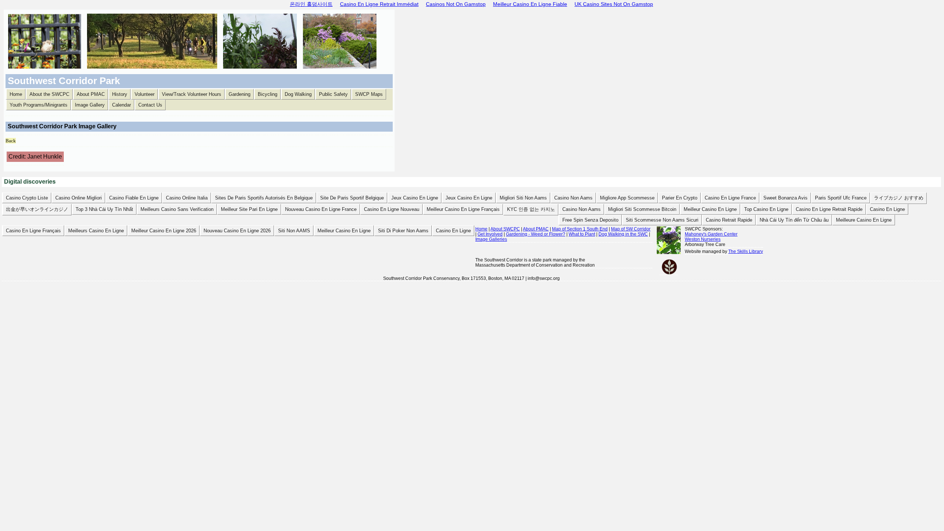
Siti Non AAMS (294, 230)
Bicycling (267, 94)
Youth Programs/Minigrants (38, 105)
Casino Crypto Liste (27, 198)
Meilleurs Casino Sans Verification (177, 209)
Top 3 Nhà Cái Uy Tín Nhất (104, 209)
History (119, 94)
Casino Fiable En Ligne (134, 198)
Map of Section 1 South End (580, 229)
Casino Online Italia (187, 198)
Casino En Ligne (887, 209)
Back (11, 140)
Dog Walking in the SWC (623, 234)
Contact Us (150, 105)
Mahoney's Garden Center (711, 234)
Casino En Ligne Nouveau (391, 209)
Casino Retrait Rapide (729, 220)
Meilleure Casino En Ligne (864, 220)
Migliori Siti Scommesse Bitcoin (642, 209)
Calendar (121, 105)
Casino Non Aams (573, 198)
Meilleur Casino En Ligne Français (463, 209)
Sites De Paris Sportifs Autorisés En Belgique (264, 198)
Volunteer (145, 94)
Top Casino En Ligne (766, 209)
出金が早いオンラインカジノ (37, 209)
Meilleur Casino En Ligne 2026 (163, 230)
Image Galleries (491, 239)
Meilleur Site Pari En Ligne (249, 209)
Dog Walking (298, 94)
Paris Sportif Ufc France (841, 198)
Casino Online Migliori (78, 198)
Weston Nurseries (703, 239)
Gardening (239, 94)
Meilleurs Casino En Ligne (96, 230)
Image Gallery (90, 105)
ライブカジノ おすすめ (898, 198)
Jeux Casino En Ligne (414, 198)
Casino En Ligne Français (33, 230)
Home (16, 94)
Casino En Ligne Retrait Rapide (829, 209)
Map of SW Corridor (630, 229)
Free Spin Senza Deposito (590, 220)
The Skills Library (745, 251)
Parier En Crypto (679, 198)
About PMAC (91, 94)
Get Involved (490, 234)
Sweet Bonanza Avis (785, 198)
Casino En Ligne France (730, 198)
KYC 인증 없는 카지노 (531, 209)
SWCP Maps (369, 94)
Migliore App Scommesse (627, 198)
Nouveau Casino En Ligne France (321, 209)
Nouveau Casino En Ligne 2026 (237, 230)
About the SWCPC (49, 94)
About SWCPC (505, 229)
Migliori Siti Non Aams (523, 198)
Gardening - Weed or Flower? (535, 234)
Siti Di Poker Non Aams (403, 230)
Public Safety (333, 94)
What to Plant (582, 234)
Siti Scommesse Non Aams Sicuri (662, 220)
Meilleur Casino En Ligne (710, 209)
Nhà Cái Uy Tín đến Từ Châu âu (794, 220)
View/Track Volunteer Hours (191, 94)
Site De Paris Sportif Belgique (352, 198)
